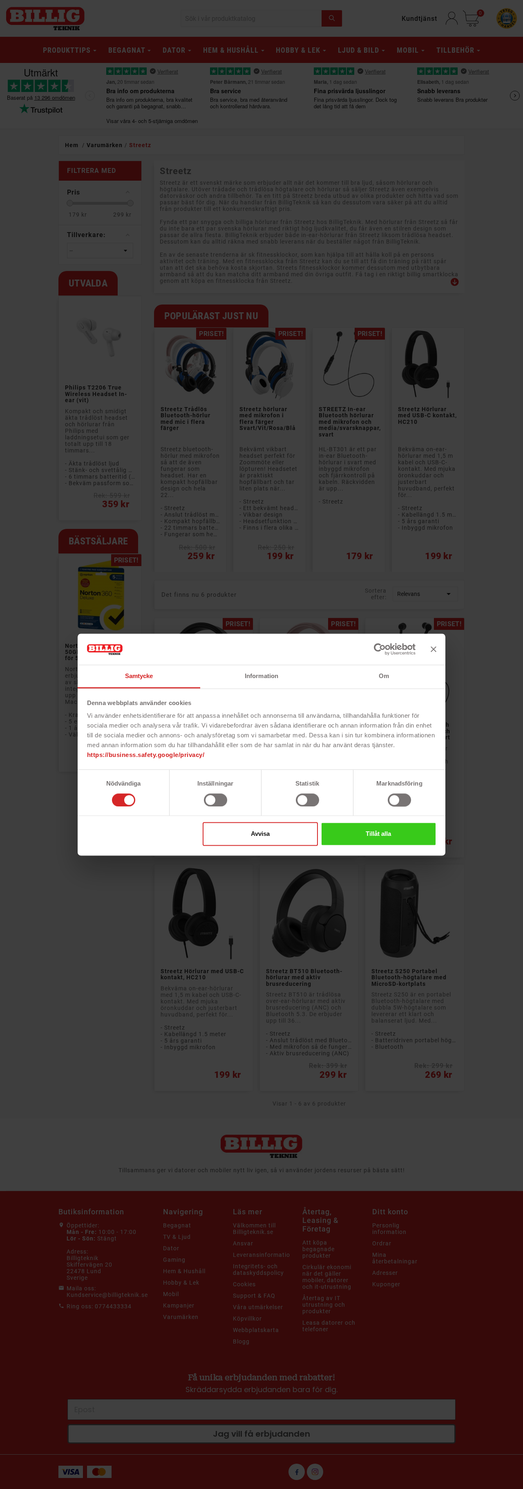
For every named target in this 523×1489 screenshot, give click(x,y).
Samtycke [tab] (139, 676)
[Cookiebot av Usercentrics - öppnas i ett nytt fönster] (380, 649)
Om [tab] (384, 676)
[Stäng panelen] (433, 649)
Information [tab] (261, 676)
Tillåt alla (378, 834)
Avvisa (260, 834)
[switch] (215, 799)
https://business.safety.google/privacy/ (146, 755)
